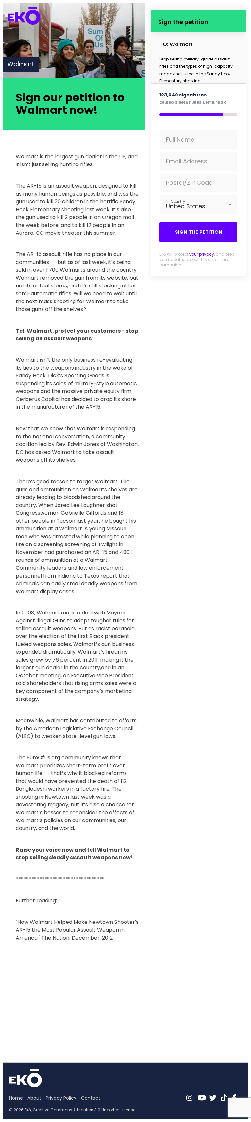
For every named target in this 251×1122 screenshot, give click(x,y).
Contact (90, 1098)
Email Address (186, 161)
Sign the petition (198, 232)
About (34, 1098)
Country (178, 201)
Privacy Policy (61, 1098)
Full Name (180, 139)
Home (16, 1098)
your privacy (201, 254)
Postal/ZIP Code (189, 183)
